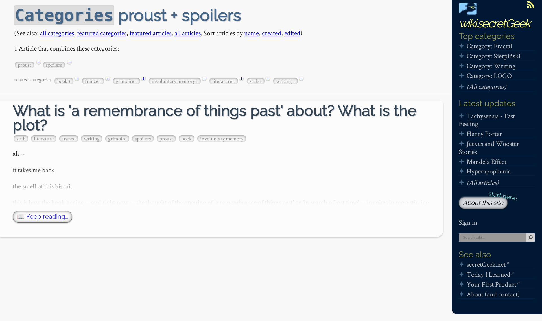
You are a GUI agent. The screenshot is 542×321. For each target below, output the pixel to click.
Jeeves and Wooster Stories (489, 147)
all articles (187, 33)
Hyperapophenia (489, 171)
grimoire (126, 81)
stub (256, 81)
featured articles (150, 33)
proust (24, 65)
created (271, 33)
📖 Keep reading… (42, 216)
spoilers (54, 65)
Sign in (468, 222)
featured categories (101, 33)
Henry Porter (484, 133)
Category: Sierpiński (493, 55)
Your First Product (491, 284)
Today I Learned (488, 274)
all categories (57, 33)
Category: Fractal (489, 46)
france (93, 81)
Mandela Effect (486, 161)
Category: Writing (491, 65)
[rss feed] (530, 4)
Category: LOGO (489, 75)
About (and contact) (493, 294)
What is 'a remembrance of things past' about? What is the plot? (214, 118)
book (64, 81)
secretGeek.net (486, 264)
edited (292, 33)
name (251, 33)
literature (223, 81)
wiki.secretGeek (494, 23)
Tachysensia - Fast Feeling (487, 119)
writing (285, 81)
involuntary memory (175, 81)
